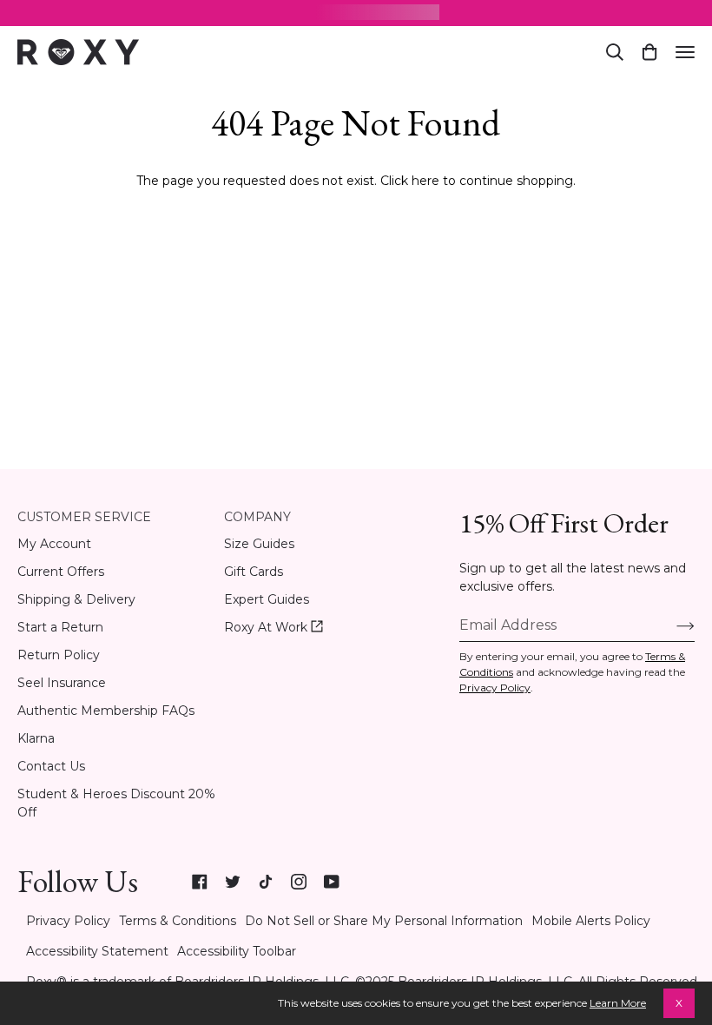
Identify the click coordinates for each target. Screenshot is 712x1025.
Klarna (36, 738)
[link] (200, 881)
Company (257, 517)
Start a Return (60, 627)
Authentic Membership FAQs (105, 710)
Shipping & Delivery (76, 599)
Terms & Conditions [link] (177, 921)
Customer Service (84, 517)
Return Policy (58, 655)
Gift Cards (253, 571)
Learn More (618, 1002)
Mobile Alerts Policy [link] (590, 921)
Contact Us (51, 766)
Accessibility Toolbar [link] (236, 951)
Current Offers (60, 571)
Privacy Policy (495, 687)
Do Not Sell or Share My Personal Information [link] (384, 921)
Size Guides (259, 544)
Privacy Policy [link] (68, 921)
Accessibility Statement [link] (97, 951)
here (425, 180)
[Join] (672, 625)
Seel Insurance (61, 683)
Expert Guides (266, 599)
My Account (54, 544)
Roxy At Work (273, 627)
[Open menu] (685, 52)
